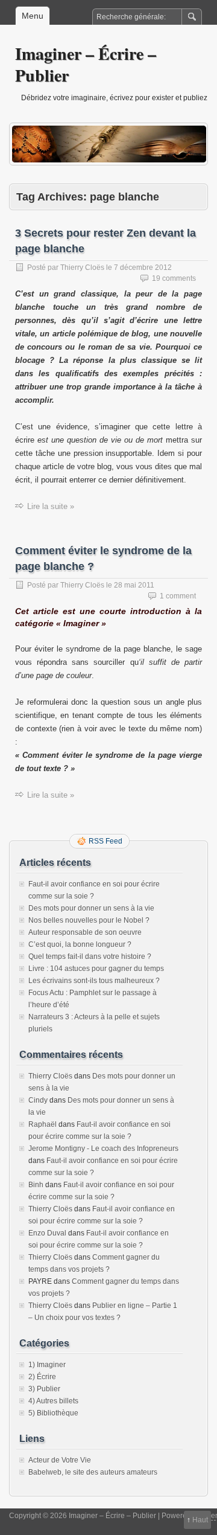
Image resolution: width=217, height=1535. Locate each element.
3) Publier (44, 1389)
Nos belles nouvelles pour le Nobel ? (88, 920)
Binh (35, 1185)
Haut (200, 1520)
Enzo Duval (47, 1233)
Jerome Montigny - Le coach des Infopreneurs (103, 1148)
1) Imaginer (47, 1364)
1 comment (178, 596)
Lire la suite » (50, 506)
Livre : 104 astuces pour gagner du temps (96, 968)
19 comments (174, 278)
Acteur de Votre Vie (59, 1460)
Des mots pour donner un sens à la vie (91, 908)
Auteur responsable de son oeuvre (85, 932)
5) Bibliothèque (53, 1413)
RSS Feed (105, 841)
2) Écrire (42, 1377)
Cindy (38, 1100)
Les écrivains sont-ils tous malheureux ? (94, 980)
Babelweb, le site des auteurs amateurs (92, 1472)
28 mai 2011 (134, 585)
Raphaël (42, 1124)
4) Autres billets (53, 1401)
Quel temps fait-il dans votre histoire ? (89, 956)
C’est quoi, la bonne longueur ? (79, 944)
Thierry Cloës (82, 267)
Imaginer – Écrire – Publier (85, 64)
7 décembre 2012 (143, 267)
